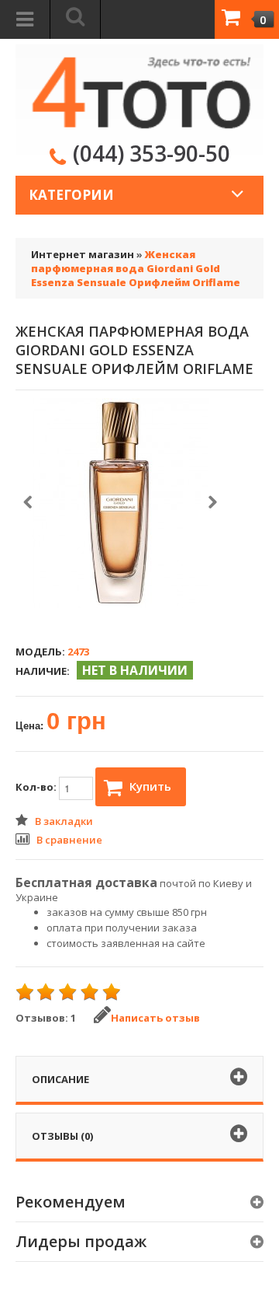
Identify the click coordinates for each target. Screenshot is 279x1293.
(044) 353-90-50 (151, 153)
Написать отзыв (155, 1018)
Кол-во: (37, 787)
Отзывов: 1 (46, 1018)
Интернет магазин (82, 254)
